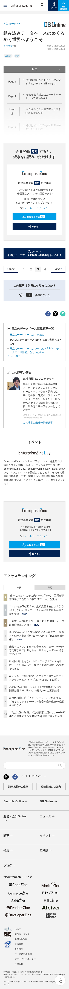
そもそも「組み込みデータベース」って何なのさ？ (43, 96)
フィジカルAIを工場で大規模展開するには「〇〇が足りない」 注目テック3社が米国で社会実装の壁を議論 (36, 610)
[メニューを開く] (5, 5)
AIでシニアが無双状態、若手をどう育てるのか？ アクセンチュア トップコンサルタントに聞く (36, 677)
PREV (12, 269)
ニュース (45, 816)
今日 (19, 587)
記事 (6, 835)
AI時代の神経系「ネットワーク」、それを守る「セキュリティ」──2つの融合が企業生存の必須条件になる (36, 701)
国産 (17, 56)
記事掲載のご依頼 (18, 786)
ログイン (36, 226)
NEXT (57, 269)
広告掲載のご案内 (51, 786)
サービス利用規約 (23, 953)
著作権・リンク (22, 933)
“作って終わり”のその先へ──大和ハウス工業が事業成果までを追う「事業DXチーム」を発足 (36, 597)
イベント (45, 835)
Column (8, 56)
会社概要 (19, 948)
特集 (6, 850)
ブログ (8, 865)
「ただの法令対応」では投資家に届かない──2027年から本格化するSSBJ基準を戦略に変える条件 (37, 714)
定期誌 (44, 850)
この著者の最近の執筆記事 (38, 422)
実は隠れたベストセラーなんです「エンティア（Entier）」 (43, 81)
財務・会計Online (15, 816)
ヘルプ (18, 928)
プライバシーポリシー (25, 958)
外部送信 (19, 963)
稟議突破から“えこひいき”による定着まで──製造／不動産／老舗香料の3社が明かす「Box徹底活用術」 (36, 635)
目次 (34, 69)
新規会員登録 (35, 216)
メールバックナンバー (36, 208)
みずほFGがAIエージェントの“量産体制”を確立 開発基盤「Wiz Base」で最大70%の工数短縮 (36, 688)
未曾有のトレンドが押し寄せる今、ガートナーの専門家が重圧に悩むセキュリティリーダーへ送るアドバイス (36, 650)
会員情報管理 (21, 938)
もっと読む (13, 356)
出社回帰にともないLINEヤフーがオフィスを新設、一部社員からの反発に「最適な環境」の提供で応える (36, 664)
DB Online (46, 801)
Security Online (14, 801)
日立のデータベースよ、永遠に (27, 334)
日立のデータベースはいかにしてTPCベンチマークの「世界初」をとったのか (36, 350)
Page (12, 81)
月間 (50, 587)
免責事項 (19, 943)
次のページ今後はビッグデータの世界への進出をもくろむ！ (34, 253)
